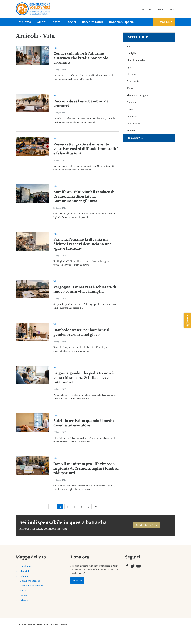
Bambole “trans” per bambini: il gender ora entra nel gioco (81, 332)
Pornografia (133, 81)
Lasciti (71, 22)
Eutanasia (132, 116)
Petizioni (24, 576)
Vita (55, 47)
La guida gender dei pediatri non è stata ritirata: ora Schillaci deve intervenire (83, 377)
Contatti (160, 9)
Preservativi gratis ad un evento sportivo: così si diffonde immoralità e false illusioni (86, 149)
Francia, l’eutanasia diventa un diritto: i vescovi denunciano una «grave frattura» (82, 244)
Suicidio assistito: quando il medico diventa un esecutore (85, 423)
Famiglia (131, 53)
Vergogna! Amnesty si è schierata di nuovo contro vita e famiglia (84, 289)
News (56, 22)
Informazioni (133, 123)
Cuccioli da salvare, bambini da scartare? (81, 103)
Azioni (41, 22)
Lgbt (129, 67)
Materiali (131, 130)
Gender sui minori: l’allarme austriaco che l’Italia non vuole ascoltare (80, 58)
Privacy (24, 600)
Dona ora (164, 22)
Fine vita (131, 74)
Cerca (171, 9)
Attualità (131, 102)
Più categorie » (135, 138)
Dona (187, 318)
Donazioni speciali (122, 22)
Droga (130, 109)
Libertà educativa (136, 60)
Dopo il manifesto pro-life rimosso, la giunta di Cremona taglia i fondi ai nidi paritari (86, 468)
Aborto (130, 88)
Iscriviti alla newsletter (146, 525)
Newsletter (147, 9)
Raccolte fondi (92, 22)
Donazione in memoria (32, 585)
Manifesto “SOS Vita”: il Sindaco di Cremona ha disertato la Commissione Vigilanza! (84, 196)
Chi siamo (23, 22)
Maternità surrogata (137, 95)
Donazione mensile (30, 580)
